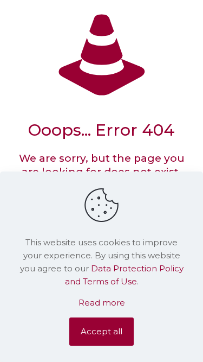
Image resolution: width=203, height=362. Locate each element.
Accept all (101, 331)
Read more (101, 302)
